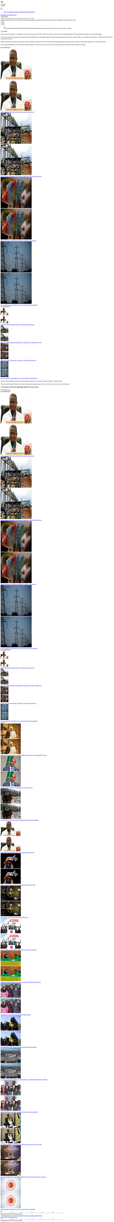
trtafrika (4, 31)
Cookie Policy (38, 1216)
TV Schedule (4, 1216)
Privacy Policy (31, 1216)
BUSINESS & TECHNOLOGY (9, 15)
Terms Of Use (23, 1216)
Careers (16, 1216)
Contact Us (11, 1216)
